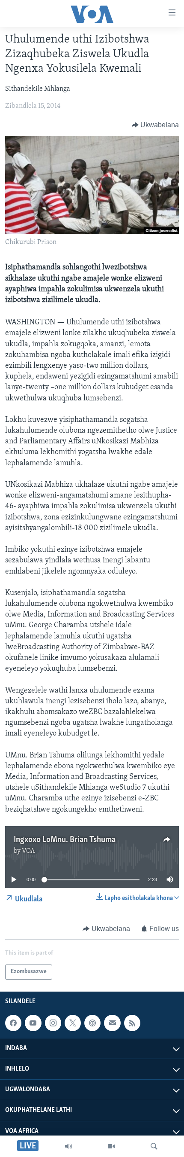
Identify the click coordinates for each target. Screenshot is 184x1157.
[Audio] (68, 1146)
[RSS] (132, 1023)
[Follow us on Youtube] (33, 1023)
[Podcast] (92, 1023)
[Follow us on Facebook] (13, 1023)
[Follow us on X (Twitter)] (73, 1023)
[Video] (111, 1146)
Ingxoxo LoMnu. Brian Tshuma (65, 840)
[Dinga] (154, 1146)
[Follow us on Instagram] (53, 1023)
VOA (28, 851)
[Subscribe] (112, 1023)
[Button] (155, 125)
